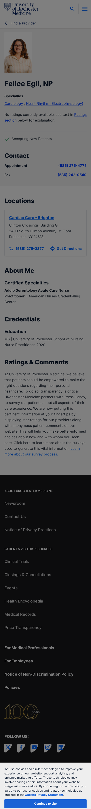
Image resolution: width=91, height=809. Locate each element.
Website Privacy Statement (44, 795)
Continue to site (45, 803)
